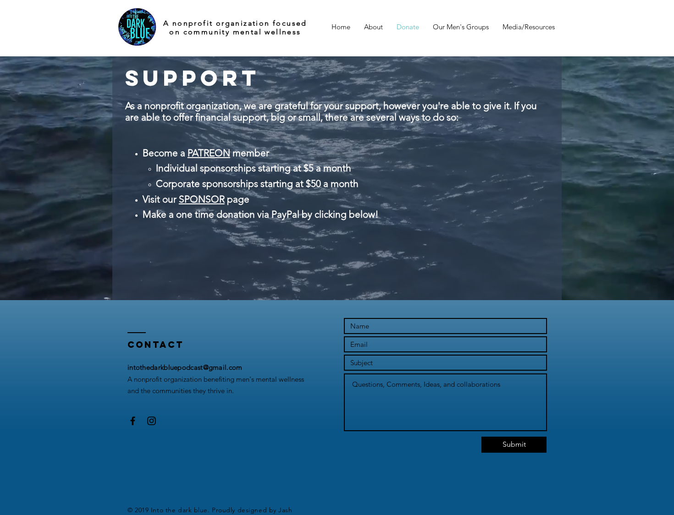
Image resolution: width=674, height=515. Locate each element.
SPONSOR (202, 199)
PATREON (209, 153)
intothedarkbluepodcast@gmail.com (185, 367)
